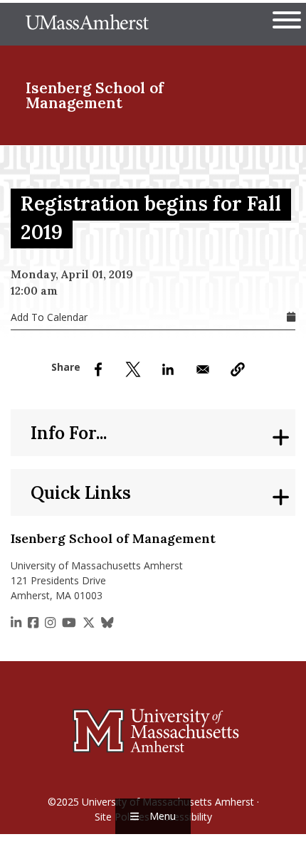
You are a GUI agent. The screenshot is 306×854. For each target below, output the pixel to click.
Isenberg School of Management (95, 95)
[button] (238, 369)
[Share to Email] (203, 369)
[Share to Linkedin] (168, 369)
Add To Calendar (49, 317)
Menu (162, 816)
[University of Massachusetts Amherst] (153, 730)
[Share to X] (133, 369)
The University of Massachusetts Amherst (87, 24)
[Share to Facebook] (98, 369)
